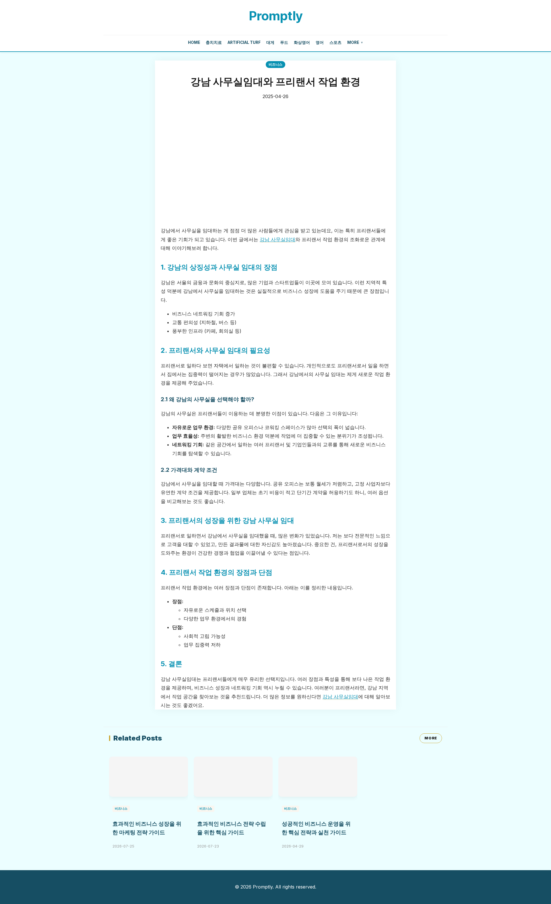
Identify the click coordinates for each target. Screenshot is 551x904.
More (355, 42)
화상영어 (302, 42)
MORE (430, 738)
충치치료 (214, 42)
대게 (270, 42)
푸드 (284, 42)
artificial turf (244, 42)
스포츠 (335, 42)
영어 (320, 42)
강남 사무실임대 (277, 239)
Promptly (275, 16)
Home (194, 42)
